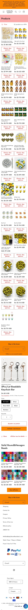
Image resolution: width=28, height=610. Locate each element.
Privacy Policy (7, 518)
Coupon (5, 514)
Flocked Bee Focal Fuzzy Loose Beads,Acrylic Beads (7, 42)
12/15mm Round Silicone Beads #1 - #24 (7, 464)
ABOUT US (6, 530)
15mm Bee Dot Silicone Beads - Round (6, 300)
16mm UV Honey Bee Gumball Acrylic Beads (19, 146)
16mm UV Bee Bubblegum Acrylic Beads (7, 172)
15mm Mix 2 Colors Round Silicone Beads (20, 274)
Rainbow (5, 410)
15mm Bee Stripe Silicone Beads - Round (20, 300)
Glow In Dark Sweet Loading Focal (5, 120)
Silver (15, 402)
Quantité (3, 414)
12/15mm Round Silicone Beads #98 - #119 (20, 464)
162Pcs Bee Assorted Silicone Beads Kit (5, 248)
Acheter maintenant (14, 429)
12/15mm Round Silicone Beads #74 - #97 (7, 482)
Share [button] (5, 436)
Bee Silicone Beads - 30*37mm (5, 325)
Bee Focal (3, 223)
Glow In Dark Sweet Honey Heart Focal (7, 146)
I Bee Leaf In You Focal (19, 41)
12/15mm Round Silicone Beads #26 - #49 (20, 482)
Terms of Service (8, 522)
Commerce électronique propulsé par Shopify (18, 604)
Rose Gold (6, 406)
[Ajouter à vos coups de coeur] (12, 29)
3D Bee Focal (17, 197)
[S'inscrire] (23, 349)
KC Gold (5, 402)
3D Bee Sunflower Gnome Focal (7, 94)
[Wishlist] (20, 12)
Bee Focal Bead (17, 223)
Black (16, 406)
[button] (4, 12)
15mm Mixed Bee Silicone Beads (20, 172)
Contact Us (6, 510)
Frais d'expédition (5, 395)
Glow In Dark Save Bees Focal (19, 120)
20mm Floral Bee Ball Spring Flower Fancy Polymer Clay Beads (6, 68)
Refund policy (7, 526)
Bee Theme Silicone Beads (20, 245)
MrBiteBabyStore (10, 603)
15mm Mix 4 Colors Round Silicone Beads (7, 274)
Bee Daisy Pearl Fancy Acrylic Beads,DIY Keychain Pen (20, 68)
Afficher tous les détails (17, 436)
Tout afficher (14, 490)
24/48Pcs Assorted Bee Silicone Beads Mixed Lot (6, 198)
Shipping (5, 506)
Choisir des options (7, 49)
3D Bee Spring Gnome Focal (19, 94)
